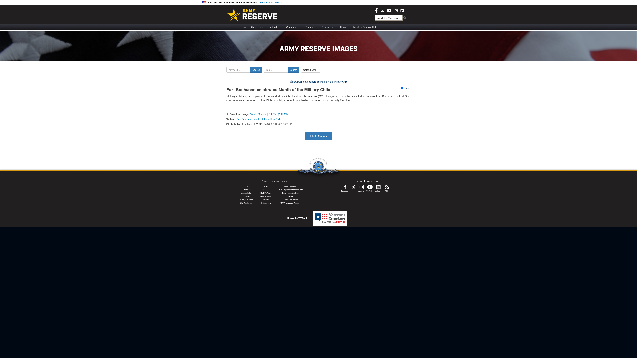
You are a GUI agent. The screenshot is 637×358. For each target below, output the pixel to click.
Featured (310, 27)
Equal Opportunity (290, 186)
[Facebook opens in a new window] (376, 10)
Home (243, 27)
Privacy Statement (246, 200)
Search (256, 69)
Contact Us (246, 196)
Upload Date (310, 69)
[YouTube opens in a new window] (389, 10)
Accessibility (246, 193)
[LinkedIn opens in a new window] (402, 10)
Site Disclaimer (246, 203)
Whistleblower (265, 196)
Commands (292, 27)
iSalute (265, 190)
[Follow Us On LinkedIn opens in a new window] (378, 188)
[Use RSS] (386, 188)
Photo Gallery (318, 136)
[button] (271, 2)
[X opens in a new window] (382, 10)
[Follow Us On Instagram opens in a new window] (361, 188)
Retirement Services (290, 193)
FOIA (266, 186)
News (343, 27)
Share (407, 88)
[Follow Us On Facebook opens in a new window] (345, 188)
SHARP (290, 196)
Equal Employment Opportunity (290, 190)
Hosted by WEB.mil (297, 218)
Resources (327, 27)
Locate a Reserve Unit (364, 27)
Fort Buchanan (244, 119)
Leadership (273, 27)
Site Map (246, 190)
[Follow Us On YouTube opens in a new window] (370, 188)
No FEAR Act (265, 193)
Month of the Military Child (267, 119)
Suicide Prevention (290, 200)
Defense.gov (266, 203)
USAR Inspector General (290, 203)
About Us (256, 27)
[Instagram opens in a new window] (396, 10)
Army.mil (265, 200)
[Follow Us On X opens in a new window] (353, 188)
